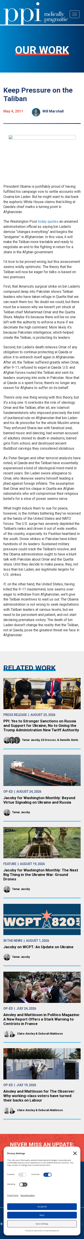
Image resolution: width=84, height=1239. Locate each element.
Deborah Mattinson (50, 1033)
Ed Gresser (48, 740)
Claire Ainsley (26, 1033)
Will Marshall (53, 111)
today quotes (48, 221)
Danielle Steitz (69, 740)
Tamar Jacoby (30, 740)
